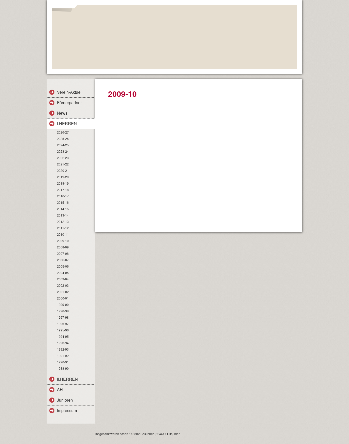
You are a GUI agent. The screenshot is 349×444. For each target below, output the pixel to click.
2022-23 (63, 157)
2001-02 (63, 292)
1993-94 (63, 343)
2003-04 (63, 279)
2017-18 (63, 189)
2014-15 (63, 209)
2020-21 (63, 170)
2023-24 (63, 151)
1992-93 (63, 349)
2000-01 (63, 298)
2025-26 (63, 138)
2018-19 (63, 183)
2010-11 (63, 234)
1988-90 (63, 368)
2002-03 (63, 285)
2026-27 (63, 132)
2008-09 (63, 247)
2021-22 (63, 164)
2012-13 (63, 221)
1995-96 (63, 330)
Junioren (65, 400)
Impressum (67, 410)
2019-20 (63, 177)
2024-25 (63, 145)
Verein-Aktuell (70, 92)
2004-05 (63, 272)
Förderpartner (69, 102)
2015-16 (63, 202)
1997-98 (63, 317)
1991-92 (63, 355)
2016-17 (63, 196)
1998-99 (63, 311)
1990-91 (63, 362)
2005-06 (63, 266)
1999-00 (63, 304)
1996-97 (63, 323)
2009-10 (63, 240)
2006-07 (63, 260)
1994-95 (63, 336)
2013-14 (63, 215)
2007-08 (63, 253)
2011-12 (63, 228)
